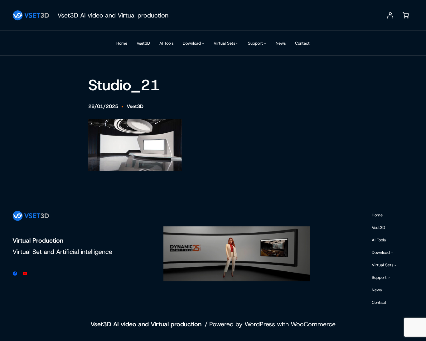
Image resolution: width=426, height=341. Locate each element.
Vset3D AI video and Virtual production (112, 15)
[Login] (390, 15)
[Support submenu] (265, 43)
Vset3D (135, 106)
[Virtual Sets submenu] (237, 43)
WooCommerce (313, 324)
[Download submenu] (203, 43)
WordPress (259, 324)
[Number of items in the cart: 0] (406, 15)
